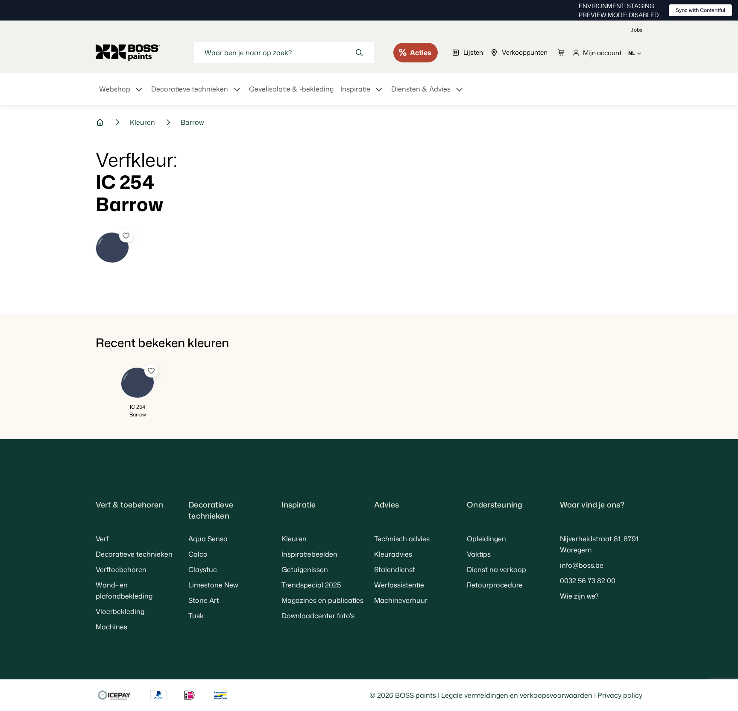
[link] (636, 29)
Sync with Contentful (700, 10)
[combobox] (284, 52)
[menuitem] (121, 94)
